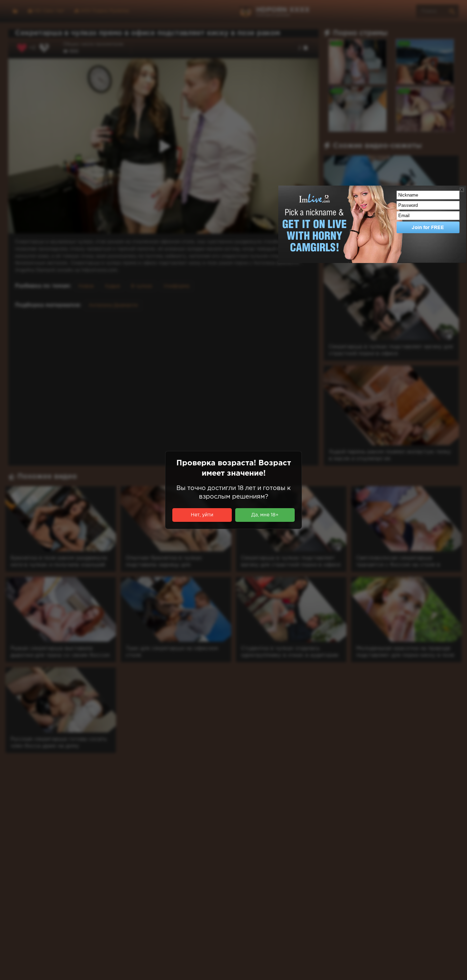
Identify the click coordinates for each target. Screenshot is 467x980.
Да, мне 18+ (265, 515)
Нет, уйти (202, 515)
